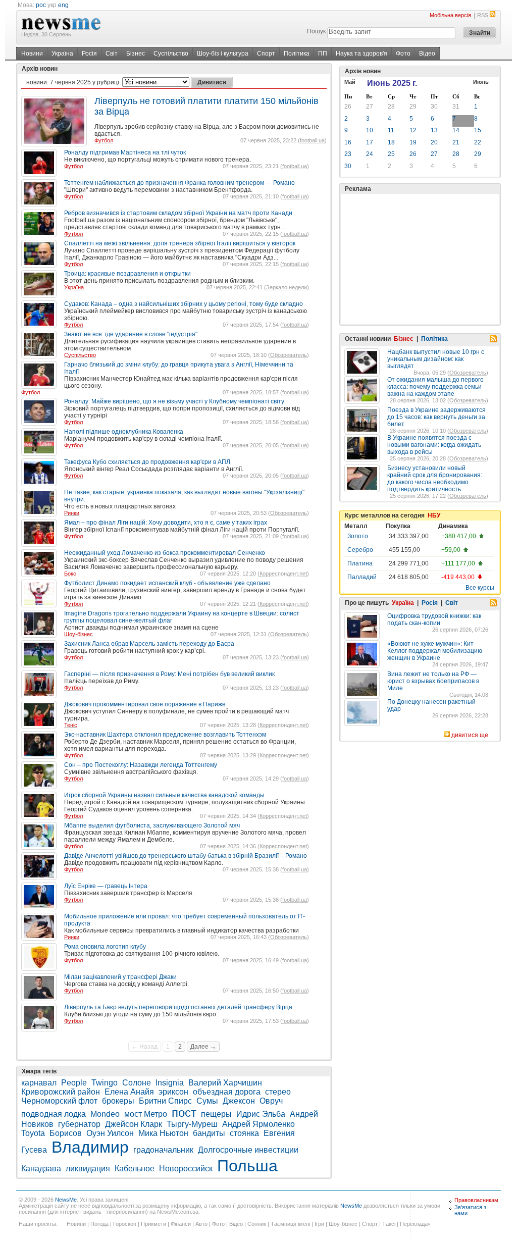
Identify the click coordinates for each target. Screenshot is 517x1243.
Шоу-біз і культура (222, 53)
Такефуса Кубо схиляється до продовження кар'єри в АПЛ (147, 461)
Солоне (136, 1082)
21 (455, 142)
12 (413, 130)
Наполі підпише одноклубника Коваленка (123, 431)
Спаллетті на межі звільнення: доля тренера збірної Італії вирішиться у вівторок (179, 243)
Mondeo (105, 1114)
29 (413, 106)
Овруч (271, 1101)
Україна (62, 53)
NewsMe (66, 1200)
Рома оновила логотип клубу (105, 946)
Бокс (70, 574)
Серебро (360, 549)
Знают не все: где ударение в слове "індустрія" (130, 334)
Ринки (71, 513)
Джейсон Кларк (133, 1124)
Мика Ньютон (163, 1133)
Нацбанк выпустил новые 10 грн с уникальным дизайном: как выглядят (435, 359)
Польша (247, 1166)
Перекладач (415, 1224)
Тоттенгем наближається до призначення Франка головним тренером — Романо (179, 182)
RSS (482, 15)
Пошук (316, 31)
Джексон (239, 1101)
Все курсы (480, 587)
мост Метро (145, 1114)
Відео (427, 53)
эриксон (173, 1091)
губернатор (79, 1124)
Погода (99, 1224)
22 (477, 142)
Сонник (256, 1224)
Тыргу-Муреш (192, 1124)
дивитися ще (469, 735)
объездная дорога (227, 1091)
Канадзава (41, 1168)
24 (369, 154)
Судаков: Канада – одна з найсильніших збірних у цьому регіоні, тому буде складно (183, 303)
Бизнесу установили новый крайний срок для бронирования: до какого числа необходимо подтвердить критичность (434, 478)
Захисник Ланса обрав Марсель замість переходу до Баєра (149, 643)
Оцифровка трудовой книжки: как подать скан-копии (434, 619)
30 (434, 106)
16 (347, 142)
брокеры (118, 1101)
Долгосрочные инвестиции (248, 1150)
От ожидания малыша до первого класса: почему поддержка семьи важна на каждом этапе (435, 386)
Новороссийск (186, 1168)
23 (347, 154)
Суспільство (170, 53)
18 (391, 142)
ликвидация (88, 1168)
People (74, 1082)
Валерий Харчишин (225, 1082)
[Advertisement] (420, 259)
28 (391, 106)
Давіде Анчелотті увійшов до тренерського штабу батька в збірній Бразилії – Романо (185, 855)
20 (434, 142)
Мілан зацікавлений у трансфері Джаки (120, 976)
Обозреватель (288, 355)
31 (455, 106)
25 (391, 154)
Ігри (319, 1224)
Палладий (362, 577)
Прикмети (153, 1224)
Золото (357, 536)
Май (349, 82)
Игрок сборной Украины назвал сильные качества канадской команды (164, 795)
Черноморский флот (59, 1101)
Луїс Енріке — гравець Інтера (105, 886)
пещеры (216, 1114)
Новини (32, 53)
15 (477, 130)
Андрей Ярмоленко (258, 1124)
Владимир (90, 1147)
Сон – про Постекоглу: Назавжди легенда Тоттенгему (140, 764)
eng (63, 5)
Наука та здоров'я (361, 53)
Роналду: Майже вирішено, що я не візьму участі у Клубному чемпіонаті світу (174, 401)
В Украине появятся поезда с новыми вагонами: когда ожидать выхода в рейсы (434, 444)
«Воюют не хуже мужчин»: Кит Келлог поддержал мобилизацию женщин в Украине (434, 650)
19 (413, 142)
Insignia (170, 1082)
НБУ (434, 515)
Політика (296, 53)
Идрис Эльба (260, 1114)
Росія (89, 53)
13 (434, 130)
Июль (481, 82)
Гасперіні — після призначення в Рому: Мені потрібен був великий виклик (169, 674)
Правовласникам (476, 1200)
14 (455, 130)
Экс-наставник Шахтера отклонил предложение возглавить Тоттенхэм (165, 734)
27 (369, 106)
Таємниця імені (290, 1224)
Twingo (104, 1082)
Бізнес (135, 53)
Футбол (103, 140)
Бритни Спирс (165, 1101)
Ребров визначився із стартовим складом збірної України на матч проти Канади (178, 213)
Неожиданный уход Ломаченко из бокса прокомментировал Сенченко (164, 552)
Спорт (266, 53)
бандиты (209, 1133)
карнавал (39, 1082)
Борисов (65, 1133)
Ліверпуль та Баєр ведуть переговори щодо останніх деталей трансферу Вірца (178, 1007)
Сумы (207, 1101)
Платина (360, 563)
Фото (403, 53)
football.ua (312, 140)
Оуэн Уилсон (110, 1133)
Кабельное (134, 1168)
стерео (278, 1091)
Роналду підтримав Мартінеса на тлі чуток (125, 152)
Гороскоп (124, 1224)
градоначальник (163, 1150)
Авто (201, 1224)
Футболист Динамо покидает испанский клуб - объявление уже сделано (167, 583)
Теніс (70, 725)
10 (369, 130)
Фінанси (181, 1224)
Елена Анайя (129, 1091)
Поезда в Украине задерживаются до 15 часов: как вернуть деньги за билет (436, 417)
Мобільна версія (450, 15)
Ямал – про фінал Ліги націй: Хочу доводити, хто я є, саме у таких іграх (165, 522)
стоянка (244, 1133)
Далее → (203, 1046)
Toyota (33, 1133)
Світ (112, 53)
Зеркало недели (286, 287)
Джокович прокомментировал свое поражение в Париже (145, 704)
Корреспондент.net (283, 574)
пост (184, 1112)
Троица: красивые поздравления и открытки (127, 273)
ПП (322, 53)
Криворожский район (60, 1091)
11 (391, 130)
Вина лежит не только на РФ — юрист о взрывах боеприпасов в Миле (433, 681)
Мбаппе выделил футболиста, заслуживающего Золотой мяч (152, 825)
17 (369, 142)
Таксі (388, 1224)
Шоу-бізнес (78, 634)
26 (347, 106)
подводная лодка (53, 1114)
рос (41, 5)
